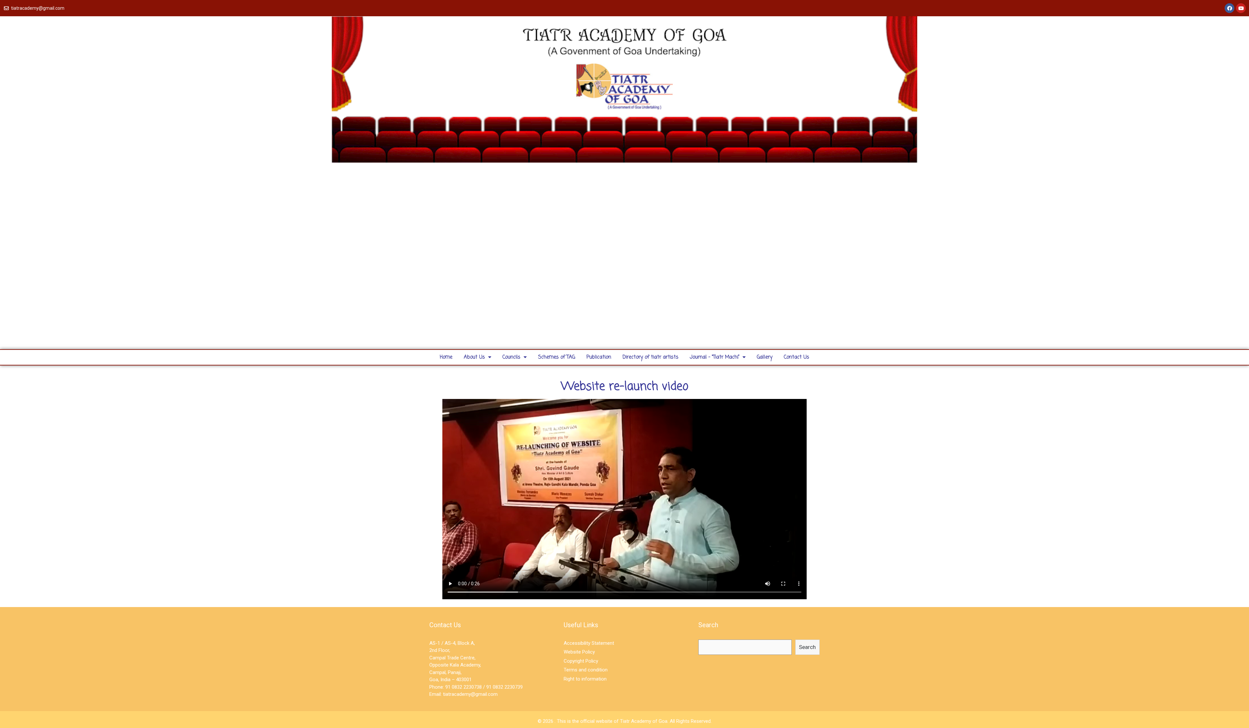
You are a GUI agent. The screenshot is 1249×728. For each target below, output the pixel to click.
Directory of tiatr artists (650, 357)
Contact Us (796, 357)
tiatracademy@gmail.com (470, 694)
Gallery (764, 357)
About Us (474, 357)
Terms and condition (586, 670)
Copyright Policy (581, 661)
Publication (598, 357)
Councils (511, 357)
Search (807, 647)
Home (446, 357)
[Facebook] (1229, 8)
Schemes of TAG (556, 357)
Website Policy (579, 652)
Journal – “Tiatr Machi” (714, 357)
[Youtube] (1241, 8)
